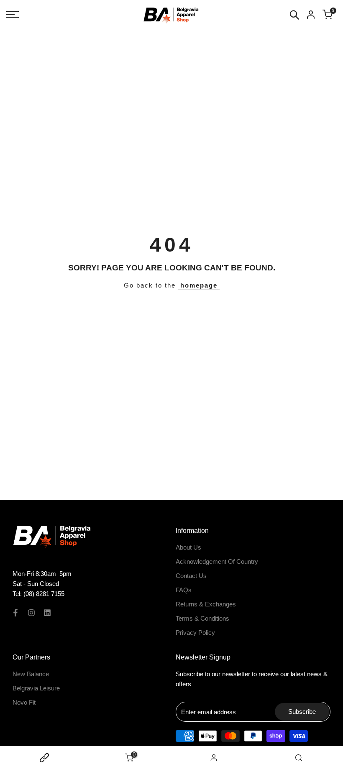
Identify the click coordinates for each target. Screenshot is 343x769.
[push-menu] (12, 14)
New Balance (31, 673)
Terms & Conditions (202, 618)
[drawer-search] (294, 15)
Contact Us (191, 575)
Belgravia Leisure (36, 688)
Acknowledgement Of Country (217, 561)
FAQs (184, 589)
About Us (188, 547)
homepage (199, 285)
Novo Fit (24, 702)
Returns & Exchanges (206, 604)
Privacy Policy (195, 632)
